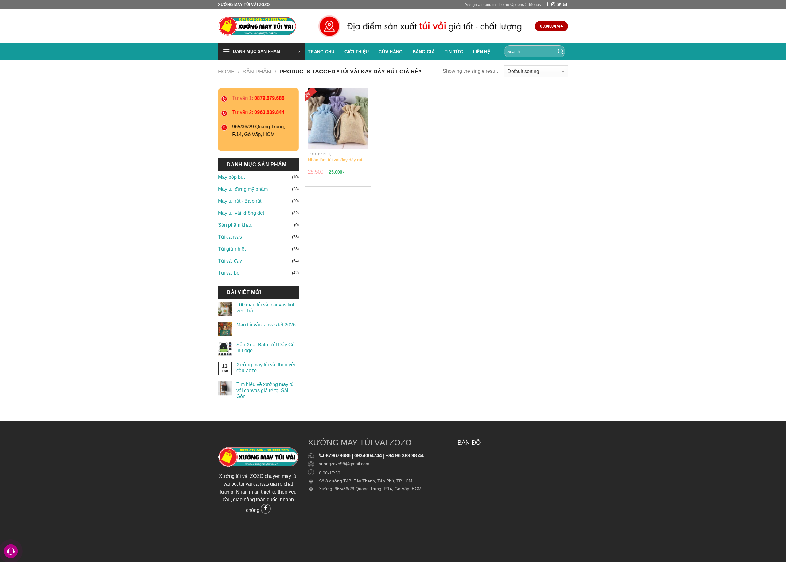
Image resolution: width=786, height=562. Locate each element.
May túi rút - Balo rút (239, 201)
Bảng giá (424, 51)
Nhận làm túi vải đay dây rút (335, 159)
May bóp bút (231, 177)
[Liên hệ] (11, 551)
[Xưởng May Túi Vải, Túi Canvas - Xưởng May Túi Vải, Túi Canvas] (259, 26)
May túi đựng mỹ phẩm (243, 189)
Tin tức (454, 51)
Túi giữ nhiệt (232, 249)
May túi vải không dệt (241, 213)
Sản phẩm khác (235, 225)
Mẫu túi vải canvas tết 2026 (266, 324)
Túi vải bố (228, 272)
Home (226, 71)
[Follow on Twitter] (559, 4)
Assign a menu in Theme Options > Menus (503, 4)
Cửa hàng (391, 51)
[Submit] (560, 51)
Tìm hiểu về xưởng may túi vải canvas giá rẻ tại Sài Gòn (265, 390)
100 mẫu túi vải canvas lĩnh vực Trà (266, 307)
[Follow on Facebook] (547, 4)
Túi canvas (230, 237)
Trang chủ (321, 51)
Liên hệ (481, 51)
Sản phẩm (257, 71)
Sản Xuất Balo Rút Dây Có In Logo (265, 347)
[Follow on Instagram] (553, 4)
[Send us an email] (565, 4)
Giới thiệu (356, 51)
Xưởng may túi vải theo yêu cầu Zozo (266, 367)
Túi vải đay (230, 260)
